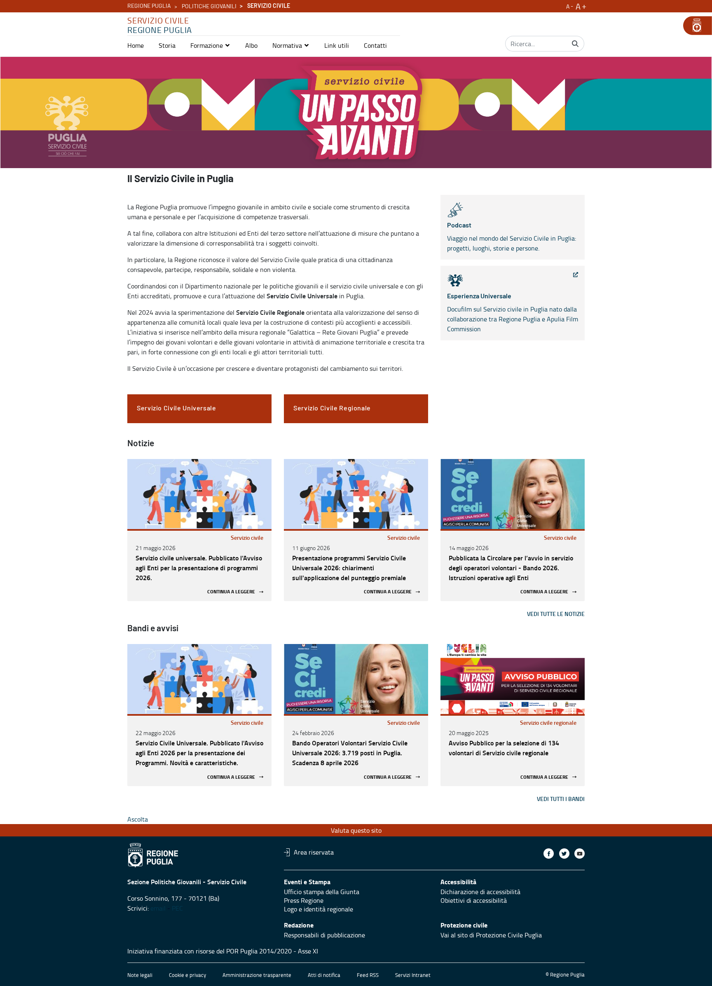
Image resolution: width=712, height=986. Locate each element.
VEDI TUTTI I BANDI (561, 799)
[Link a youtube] (579, 853)
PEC (177, 908)
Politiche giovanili (209, 6)
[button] (210, 45)
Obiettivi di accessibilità (473, 900)
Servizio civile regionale (548, 722)
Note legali (139, 975)
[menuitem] (135, 45)
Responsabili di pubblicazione (324, 934)
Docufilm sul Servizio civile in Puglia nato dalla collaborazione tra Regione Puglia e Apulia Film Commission (512, 313)
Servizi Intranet (413, 975)
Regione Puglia (149, 6)
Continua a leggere (231, 592)
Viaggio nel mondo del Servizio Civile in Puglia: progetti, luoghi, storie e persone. (511, 237)
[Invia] (575, 43)
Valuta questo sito (356, 830)
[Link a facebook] (548, 853)
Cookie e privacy (187, 975)
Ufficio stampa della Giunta (321, 891)
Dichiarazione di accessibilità (480, 891)
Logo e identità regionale (318, 908)
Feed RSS (368, 975)
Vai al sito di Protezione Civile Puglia (491, 934)
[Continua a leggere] (199, 494)
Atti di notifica (324, 975)
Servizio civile (247, 537)
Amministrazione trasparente (256, 975)
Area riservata (314, 852)
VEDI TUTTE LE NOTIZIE (556, 614)
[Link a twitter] (564, 853)
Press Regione (303, 900)
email (158, 908)
